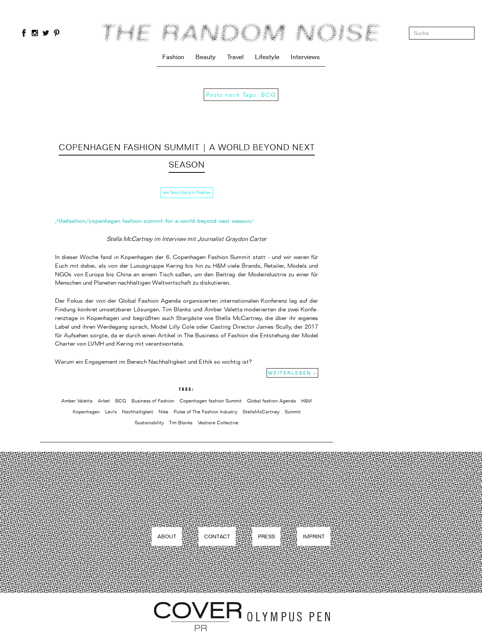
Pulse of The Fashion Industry (205, 411)
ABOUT (166, 536)
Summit (293, 411)
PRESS (266, 536)
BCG (120, 401)
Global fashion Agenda (271, 401)
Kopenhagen (86, 411)
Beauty (205, 57)
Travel (235, 57)
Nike (163, 411)
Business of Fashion (152, 401)
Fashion (173, 57)
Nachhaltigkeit (137, 411)
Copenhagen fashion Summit (211, 401)
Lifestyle (267, 57)
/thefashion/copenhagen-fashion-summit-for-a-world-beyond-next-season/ (154, 220)
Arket (104, 401)
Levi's (111, 411)
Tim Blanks (180, 422)
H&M (306, 401)
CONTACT (217, 536)
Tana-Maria (180, 192)
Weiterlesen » (292, 373)
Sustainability (149, 422)
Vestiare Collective (218, 422)
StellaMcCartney (261, 411)
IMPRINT (314, 536)
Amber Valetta (77, 401)
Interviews (305, 57)
